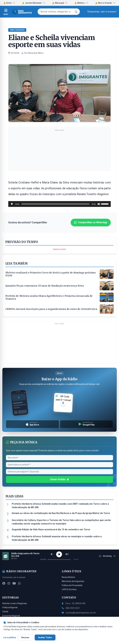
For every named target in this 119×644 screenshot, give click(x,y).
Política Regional (9, 607)
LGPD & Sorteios (69, 589)
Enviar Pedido (57, 479)
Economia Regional (11, 615)
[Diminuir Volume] (52, 554)
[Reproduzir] (12, 204)
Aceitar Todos (45, 637)
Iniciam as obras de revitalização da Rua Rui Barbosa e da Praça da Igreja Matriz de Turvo (61, 513)
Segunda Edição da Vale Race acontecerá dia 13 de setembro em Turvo (51, 529)
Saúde (5, 611)
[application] (59, 204)
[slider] (105, 203)
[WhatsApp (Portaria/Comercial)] (19, 583)
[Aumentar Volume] (66, 554)
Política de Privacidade (72, 585)
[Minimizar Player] (114, 556)
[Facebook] (3, 583)
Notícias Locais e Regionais (14, 603)
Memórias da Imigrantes (73, 581)
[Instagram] (9, 583)
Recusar (25, 637)
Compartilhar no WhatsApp (92, 222)
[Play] (59, 554)
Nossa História (68, 577)
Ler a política (9, 637)
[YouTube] (14, 583)
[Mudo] (98, 204)
